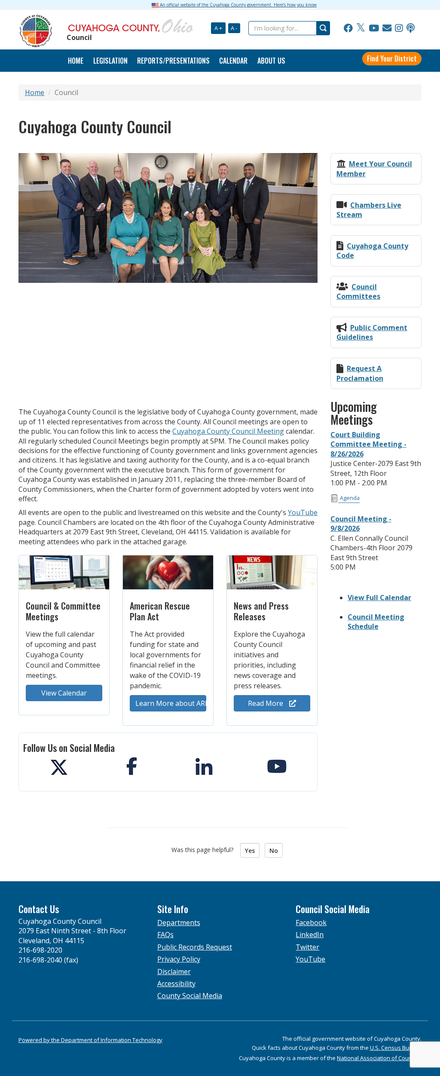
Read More (266, 703)
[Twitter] (360, 28)
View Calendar (64, 693)
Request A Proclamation (359, 373)
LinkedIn (310, 934)
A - (234, 28)
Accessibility (176, 983)
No (273, 850)
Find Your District (392, 58)
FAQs (165, 934)
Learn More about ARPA (170, 703)
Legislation (110, 60)
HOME (75, 60)
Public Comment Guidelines (371, 332)
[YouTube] (374, 28)
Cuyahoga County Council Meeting (228, 431)
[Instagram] (399, 28)
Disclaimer (174, 971)
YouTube (303, 512)
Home (34, 92)
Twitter (307, 947)
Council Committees (358, 291)
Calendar (233, 60)
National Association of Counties (379, 1058)
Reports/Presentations (173, 60)
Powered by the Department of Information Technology (90, 1040)
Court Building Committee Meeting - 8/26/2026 (368, 444)
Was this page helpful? (204, 850)
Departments (178, 922)
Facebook (311, 922)
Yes (250, 850)
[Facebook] (348, 28)
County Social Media (189, 995)
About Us (271, 60)
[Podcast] (410, 28)
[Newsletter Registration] (386, 28)
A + (218, 28)
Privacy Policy (178, 959)
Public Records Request (194, 947)
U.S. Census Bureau (396, 1047)
